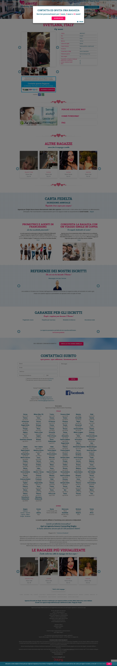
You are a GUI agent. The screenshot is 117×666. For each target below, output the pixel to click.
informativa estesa (101, 663)
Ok (109, 664)
